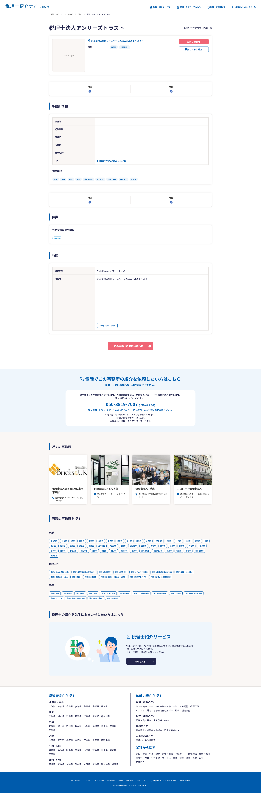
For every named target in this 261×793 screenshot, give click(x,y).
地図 (171, 86)
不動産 (178, 753)
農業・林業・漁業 (181, 757)
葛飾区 (91, 546)
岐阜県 (104, 726)
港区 (80, 14)
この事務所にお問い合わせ (128, 346)
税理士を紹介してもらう (190, 7)
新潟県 (52, 726)
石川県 (69, 726)
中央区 (64, 541)
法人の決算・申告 (144, 706)
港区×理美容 (176, 593)
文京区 (91, 541)
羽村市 (188, 551)
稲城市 (178, 551)
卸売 (158, 753)
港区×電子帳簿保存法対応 (162, 572)
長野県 (95, 726)
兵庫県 (69, 740)
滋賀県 (95, 740)
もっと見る (140, 661)
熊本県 (78, 764)
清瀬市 (134, 551)
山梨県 (87, 726)
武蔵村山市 (158, 551)
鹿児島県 (105, 764)
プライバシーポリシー (94, 780)
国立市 (94, 551)
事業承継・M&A (161, 720)
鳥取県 (52, 750)
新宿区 (81, 541)
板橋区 (62, 546)
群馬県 (69, 716)
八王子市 (112, 546)
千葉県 (87, 716)
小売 (151, 753)
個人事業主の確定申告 (166, 706)
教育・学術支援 (152, 757)
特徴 (90, 86)
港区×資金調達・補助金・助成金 (113, 577)
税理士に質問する (218, 7)
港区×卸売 (93, 593)
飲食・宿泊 (167, 753)
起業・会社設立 (143, 720)
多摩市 (169, 551)
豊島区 (197, 541)
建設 (138, 753)
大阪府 (52, 740)
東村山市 (73, 551)
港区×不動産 (124, 593)
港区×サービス (56, 598)
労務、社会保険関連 (146, 740)
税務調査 (186, 710)
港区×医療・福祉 (95, 598)
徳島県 (95, 750)
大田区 (148, 541)
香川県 (104, 750)
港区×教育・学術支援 (193, 593)
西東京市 (54, 555)
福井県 (78, 726)
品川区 (129, 541)
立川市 (123, 546)
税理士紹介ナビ (57, 14)
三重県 (87, 740)
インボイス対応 (143, 710)
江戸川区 (101, 546)
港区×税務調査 (90, 577)
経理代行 (194, 706)
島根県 (61, 750)
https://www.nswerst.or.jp (111, 160)
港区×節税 (76, 577)
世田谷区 (158, 541)
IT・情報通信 (190, 753)
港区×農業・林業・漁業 (76, 598)
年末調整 (183, 706)
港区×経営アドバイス (138, 577)
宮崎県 (95, 764)
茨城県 (52, 716)
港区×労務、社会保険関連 (161, 577)
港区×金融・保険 (159, 593)
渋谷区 (169, 541)
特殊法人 (140, 761)
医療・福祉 (197, 757)
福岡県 (52, 764)
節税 (177, 710)
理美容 (139, 757)
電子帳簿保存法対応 (163, 710)
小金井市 (201, 546)
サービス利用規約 (125, 780)
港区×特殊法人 (112, 598)
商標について (142, 780)
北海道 (52, 706)
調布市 (181, 546)
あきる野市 (199, 551)
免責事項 (111, 780)
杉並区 (188, 541)
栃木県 (61, 716)
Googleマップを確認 (107, 325)
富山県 (61, 726)
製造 (144, 753)
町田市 (191, 546)
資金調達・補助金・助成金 (149, 730)
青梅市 (153, 546)
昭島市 (172, 546)
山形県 (95, 706)
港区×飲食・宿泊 (108, 593)
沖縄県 (115, 764)
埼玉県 (78, 716)
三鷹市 (143, 546)
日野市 (62, 551)
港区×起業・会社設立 (184, 572)
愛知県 (52, 730)
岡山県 (69, 750)
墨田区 (110, 541)
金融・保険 (204, 753)
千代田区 (54, 541)
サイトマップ (76, 780)
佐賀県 (61, 764)
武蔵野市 (133, 546)
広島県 (78, 750)
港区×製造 (67, 593)
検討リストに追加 (193, 49)
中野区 (178, 541)
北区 (206, 541)
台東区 (100, 541)
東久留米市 (145, 551)
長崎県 (69, 764)
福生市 (104, 551)
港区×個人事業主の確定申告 (83, 572)
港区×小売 (80, 593)
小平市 (53, 551)
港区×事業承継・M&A (59, 577)
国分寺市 (84, 551)
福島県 (104, 706)
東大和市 (124, 551)
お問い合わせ (193, 41)
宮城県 (78, 706)
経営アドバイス (171, 730)
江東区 (119, 541)
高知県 (52, 754)
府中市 (162, 546)
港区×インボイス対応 (139, 572)
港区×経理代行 (121, 572)
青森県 (61, 706)
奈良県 (78, 740)
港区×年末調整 (105, 572)
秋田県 (87, 706)
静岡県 (113, 726)
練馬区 (72, 546)
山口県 (87, 750)
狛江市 (113, 551)
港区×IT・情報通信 (141, 593)
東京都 (70, 14)
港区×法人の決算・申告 (60, 572)
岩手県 (69, 706)
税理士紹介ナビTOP (161, 7)
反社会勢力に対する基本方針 (163, 780)
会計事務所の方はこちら (242, 7)
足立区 (81, 546)
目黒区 (138, 541)
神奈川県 (105, 716)
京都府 (61, 740)
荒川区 (53, 546)
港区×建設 (55, 593)
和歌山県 (105, 740)
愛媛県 (113, 750)
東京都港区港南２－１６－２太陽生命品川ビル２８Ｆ (117, 40)
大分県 (87, 764)
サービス (166, 757)
